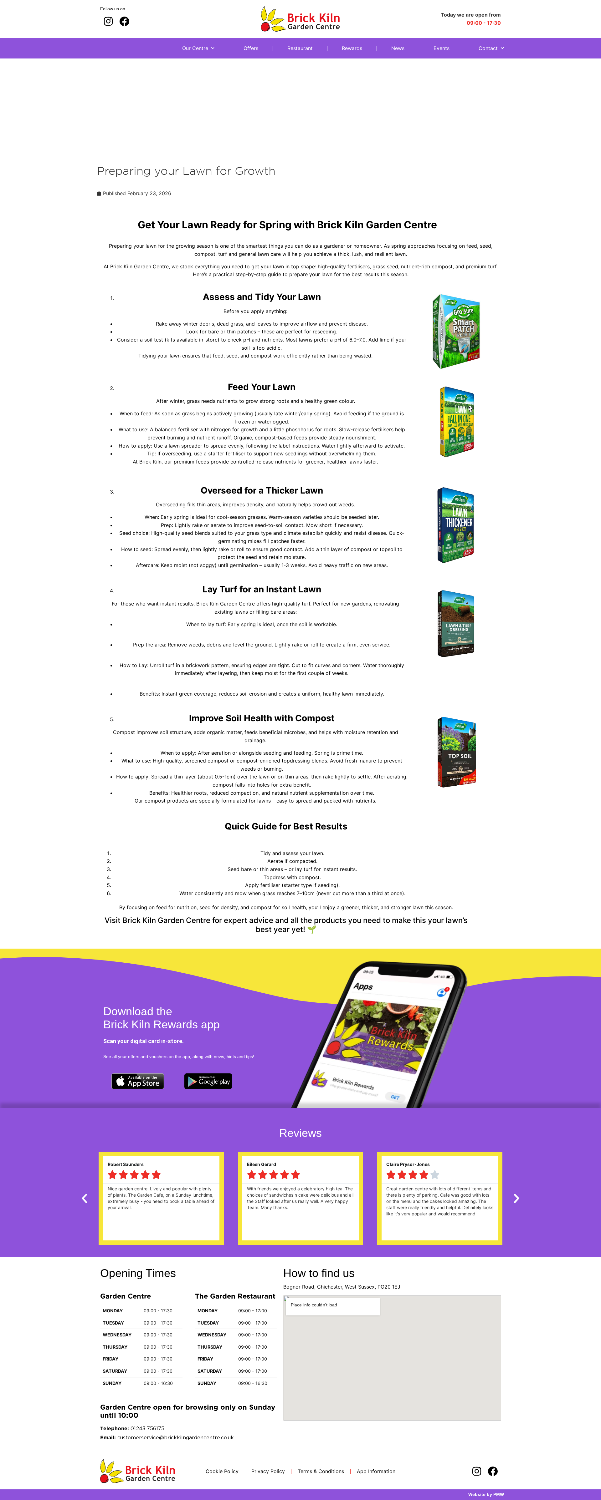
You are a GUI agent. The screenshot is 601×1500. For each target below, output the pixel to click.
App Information (376, 1471)
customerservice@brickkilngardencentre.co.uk (175, 1437)
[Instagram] (108, 21)
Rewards (352, 48)
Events (441, 48)
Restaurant (300, 48)
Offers (251, 48)
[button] (84, 1198)
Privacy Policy (268, 1471)
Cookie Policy (222, 1471)
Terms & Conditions (321, 1471)
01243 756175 (147, 1428)
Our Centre (195, 48)
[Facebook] (124, 21)
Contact (488, 48)
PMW (498, 1494)
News (397, 48)
